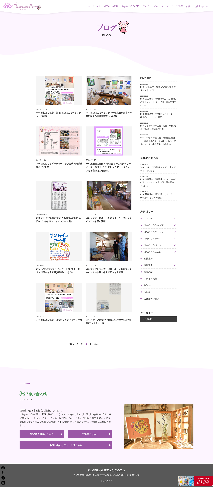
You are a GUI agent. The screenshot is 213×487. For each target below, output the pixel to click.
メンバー (146, 6)
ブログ (169, 6)
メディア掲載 (150, 278)
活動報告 (148, 265)
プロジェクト (94, 6)
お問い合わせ (202, 6)
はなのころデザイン (153, 238)
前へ (72, 344)
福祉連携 (148, 258)
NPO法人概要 (111, 6)
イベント (158, 6)
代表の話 (148, 271)
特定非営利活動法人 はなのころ (106, 470)
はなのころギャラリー (155, 232)
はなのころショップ (153, 225)
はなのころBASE (130, 6)
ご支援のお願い (184, 6)
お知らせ (148, 285)
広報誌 (147, 291)
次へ (96, 344)
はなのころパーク (152, 245)
